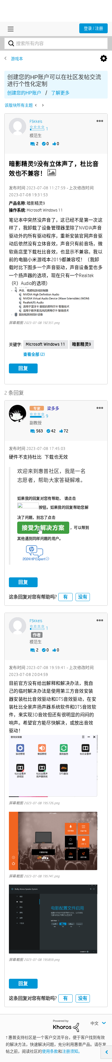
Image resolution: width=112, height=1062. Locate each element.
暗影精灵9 (81, 344)
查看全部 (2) (34, 354)
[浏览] (9, 29)
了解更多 (60, 92)
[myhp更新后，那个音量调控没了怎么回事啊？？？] (36, 105)
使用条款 (50, 1051)
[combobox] (56, 43)
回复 (23, 368)
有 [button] (65, 597)
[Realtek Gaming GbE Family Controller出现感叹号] (42, 105)
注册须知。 (72, 1051)
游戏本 (17, 58)
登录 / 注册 (93, 28)
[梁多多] (17, 413)
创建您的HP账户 (24, 92)
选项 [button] (103, 59)
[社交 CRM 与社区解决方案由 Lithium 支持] (66, 1025)
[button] (100, 120)
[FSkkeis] (17, 126)
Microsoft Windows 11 (45, 344)
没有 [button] (82, 597)
